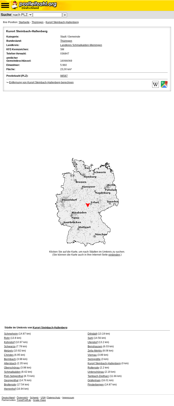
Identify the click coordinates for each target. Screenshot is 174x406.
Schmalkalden (12, 371)
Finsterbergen (96, 384)
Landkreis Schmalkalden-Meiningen (81, 45)
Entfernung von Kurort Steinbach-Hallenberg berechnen (41, 82)
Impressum (68, 397)
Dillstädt (92, 333)
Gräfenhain (94, 380)
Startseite (24, 22)
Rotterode (93, 367)
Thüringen (38, 22)
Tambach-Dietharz (98, 376)
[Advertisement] (87, 124)
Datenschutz (53, 397)
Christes (9, 354)
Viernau (92, 354)
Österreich (22, 397)
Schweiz (34, 397)
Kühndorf (9, 342)
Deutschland (8, 397)
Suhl (90, 337)
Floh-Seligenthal (13, 376)
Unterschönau (96, 371)
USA (43, 397)
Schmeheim (11, 333)
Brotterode (10, 384)
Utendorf (93, 342)
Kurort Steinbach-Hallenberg (62, 22)
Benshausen (95, 346)
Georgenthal (11, 380)
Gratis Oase (39, 400)
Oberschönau (12, 367)
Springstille (94, 359)
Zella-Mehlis (95, 350)
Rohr (7, 337)
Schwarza (9, 346)
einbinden (114, 254)
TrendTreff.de (24, 400)
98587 (64, 75)
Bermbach (10, 359)
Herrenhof (10, 388)
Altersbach (10, 363)
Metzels (8, 350)
